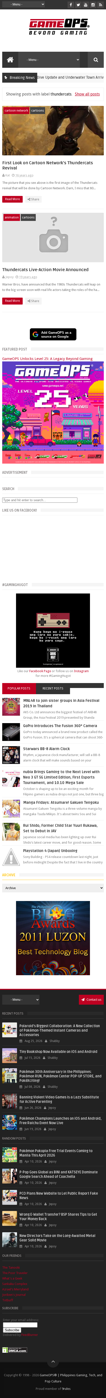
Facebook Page (40, 671)
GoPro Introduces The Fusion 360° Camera (60, 726)
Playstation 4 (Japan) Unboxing (50, 851)
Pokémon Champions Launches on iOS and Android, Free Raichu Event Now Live (60, 1120)
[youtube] (85, 4)
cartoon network (16, 110)
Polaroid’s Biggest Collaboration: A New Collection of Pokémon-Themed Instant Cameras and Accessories (59, 1030)
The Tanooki (11, 1267)
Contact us (93, 999)
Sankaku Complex (14, 1284)
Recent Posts (53, 688)
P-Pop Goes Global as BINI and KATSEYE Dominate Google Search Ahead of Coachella (58, 1174)
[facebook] (71, 4)
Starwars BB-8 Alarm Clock (46, 749)
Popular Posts (19, 688)
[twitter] (78, 4)
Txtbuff (7, 1300)
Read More (12, 199)
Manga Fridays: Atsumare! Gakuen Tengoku (61, 802)
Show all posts (87, 94)
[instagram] (93, 4)
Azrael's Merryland (15, 1289)
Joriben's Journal (14, 1295)
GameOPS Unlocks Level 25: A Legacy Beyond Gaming (47, 358)
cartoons (37, 110)
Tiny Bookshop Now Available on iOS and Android (58, 1052)
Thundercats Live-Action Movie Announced (45, 269)
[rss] (100, 4)
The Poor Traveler (15, 1273)
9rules (66, 1389)
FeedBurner (29, 1335)
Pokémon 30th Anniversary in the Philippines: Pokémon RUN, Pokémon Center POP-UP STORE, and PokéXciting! (60, 1076)
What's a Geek (12, 1278)
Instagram (81, 671)
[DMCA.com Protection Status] (14, 1352)
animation (12, 217)
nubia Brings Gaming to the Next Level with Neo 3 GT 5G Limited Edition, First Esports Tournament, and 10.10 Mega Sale (61, 777)
